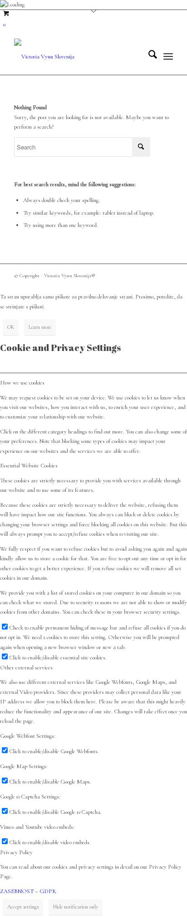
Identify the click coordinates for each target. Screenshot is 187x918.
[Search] (148, 56)
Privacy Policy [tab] (16, 852)
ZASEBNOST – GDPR (28, 891)
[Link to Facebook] (152, 275)
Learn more (40, 327)
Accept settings (23, 907)
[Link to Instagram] (166, 275)
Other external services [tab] (26, 667)
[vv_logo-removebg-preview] (77, 56)
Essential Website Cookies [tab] (29, 465)
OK (10, 327)
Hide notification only (75, 907)
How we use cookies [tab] (22, 382)
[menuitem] (148, 56)
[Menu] (168, 56)
